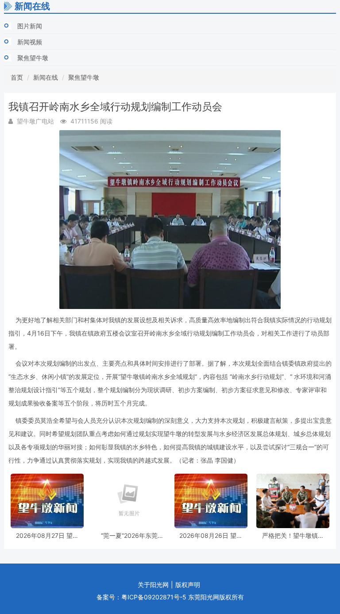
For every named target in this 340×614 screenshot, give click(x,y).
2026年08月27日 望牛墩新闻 (47, 535)
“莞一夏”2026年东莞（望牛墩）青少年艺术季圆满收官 (129, 535)
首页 (17, 77)
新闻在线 (45, 77)
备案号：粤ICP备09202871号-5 (141, 597)
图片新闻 (29, 26)
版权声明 (187, 584)
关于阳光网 (153, 584)
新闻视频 (29, 42)
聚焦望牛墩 (32, 58)
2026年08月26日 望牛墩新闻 (211, 535)
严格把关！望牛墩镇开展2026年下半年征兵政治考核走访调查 (293, 535)
